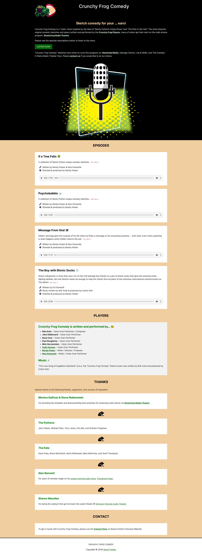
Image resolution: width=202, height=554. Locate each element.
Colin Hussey (48, 347)
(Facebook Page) (105, 478)
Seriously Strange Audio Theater (111, 504)
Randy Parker (48, 350)
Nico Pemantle (49, 354)
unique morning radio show (83, 478)
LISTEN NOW (43, 46)
